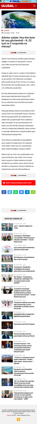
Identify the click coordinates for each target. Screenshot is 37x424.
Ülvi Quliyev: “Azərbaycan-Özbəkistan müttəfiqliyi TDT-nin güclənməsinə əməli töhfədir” (23, 280)
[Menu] (33, 5)
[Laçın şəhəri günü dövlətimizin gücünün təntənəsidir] (7, 248)
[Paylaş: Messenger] (21, 192)
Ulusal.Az (9, 415)
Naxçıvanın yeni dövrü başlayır (24, 324)
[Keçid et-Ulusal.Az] (8, 6)
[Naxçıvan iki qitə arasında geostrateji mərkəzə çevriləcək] (7, 334)
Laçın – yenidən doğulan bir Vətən (23, 227)
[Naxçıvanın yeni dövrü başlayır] (7, 324)
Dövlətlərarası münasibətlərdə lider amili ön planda (24, 258)
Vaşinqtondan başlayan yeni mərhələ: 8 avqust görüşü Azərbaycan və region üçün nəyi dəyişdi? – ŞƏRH (23, 396)
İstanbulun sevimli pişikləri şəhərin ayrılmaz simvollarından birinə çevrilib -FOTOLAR (24, 372)
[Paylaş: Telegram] (27, 192)
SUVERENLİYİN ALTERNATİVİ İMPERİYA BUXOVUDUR (24, 315)
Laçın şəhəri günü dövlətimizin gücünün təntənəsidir (24, 249)
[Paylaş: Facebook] (4, 192)
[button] (33, 192)
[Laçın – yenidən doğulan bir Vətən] (7, 226)
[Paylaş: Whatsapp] (15, 192)
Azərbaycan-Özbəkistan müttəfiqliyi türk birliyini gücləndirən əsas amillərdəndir (24, 269)
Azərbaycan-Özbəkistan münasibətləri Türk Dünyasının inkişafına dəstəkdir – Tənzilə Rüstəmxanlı (24, 239)
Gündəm (6, 30)
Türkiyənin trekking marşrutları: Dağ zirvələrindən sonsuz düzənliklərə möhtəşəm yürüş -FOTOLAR (24, 306)
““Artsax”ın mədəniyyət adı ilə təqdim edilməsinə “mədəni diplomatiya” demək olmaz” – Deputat (24, 360)
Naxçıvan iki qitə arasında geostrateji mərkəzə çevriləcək (24, 335)
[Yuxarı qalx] (31, 418)
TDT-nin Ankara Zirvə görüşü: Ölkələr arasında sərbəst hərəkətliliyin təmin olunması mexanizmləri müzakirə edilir (24, 384)
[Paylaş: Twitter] (9, 192)
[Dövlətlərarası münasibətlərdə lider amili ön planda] (7, 258)
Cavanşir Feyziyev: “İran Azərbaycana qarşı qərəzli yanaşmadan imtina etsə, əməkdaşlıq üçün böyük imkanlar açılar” (23, 348)
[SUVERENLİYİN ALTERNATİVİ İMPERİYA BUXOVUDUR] (7, 315)
